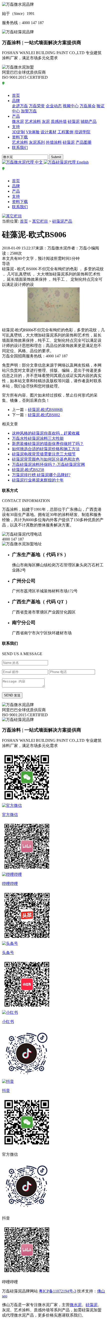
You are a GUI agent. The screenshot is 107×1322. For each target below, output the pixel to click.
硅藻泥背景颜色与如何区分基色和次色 (46, 459)
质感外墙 (59, 121)
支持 (16, 127)
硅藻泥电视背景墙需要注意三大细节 (44, 454)
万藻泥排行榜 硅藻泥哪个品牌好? (41, 475)
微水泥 (18, 121)
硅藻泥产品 (62, 221)
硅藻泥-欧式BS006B (45, 409)
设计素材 (48, 132)
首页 (16, 95)
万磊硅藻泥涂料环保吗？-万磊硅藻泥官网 (48, 464)
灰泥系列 (37, 142)
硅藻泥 (74, 121)
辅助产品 (89, 121)
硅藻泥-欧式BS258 (28, 470)
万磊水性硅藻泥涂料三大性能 (38, 438)
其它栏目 (40, 221)
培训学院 (82, 132)
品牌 (16, 101)
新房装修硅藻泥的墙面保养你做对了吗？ (48, 443)
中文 (39, 162)
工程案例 (65, 132)
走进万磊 (20, 106)
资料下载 (20, 137)
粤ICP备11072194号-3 (57, 1291)
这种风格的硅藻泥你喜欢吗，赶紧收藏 (46, 433)
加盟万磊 (29, 111)
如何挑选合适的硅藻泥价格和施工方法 (46, 449)
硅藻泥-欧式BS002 (44, 415)
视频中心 (71, 106)
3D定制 (18, 132)
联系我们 (20, 147)
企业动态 (54, 106)
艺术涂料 (33, 121)
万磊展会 (88, 106)
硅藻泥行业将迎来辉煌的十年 (38, 480)
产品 (16, 116)
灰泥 (46, 121)
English (82, 162)
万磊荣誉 (37, 106)
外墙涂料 (54, 142)
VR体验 (33, 132)
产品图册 (84, 142)
